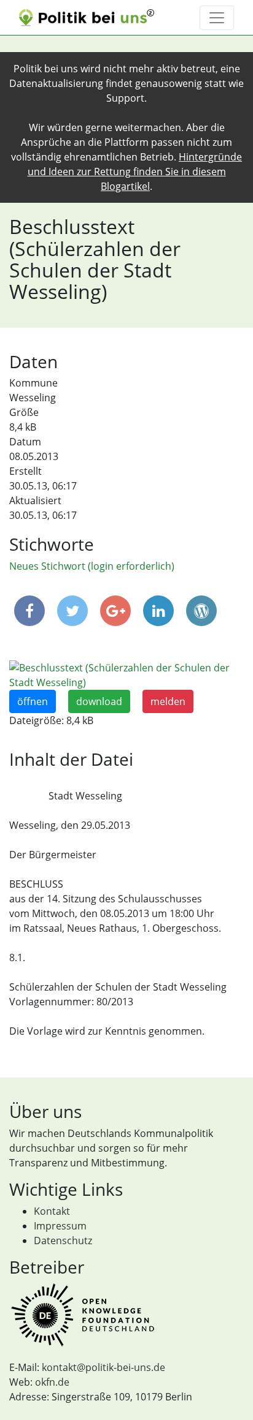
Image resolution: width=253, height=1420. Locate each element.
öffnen (32, 701)
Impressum (60, 1226)
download (99, 701)
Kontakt (52, 1211)
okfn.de (52, 1382)
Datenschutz (63, 1240)
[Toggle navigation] (217, 18)
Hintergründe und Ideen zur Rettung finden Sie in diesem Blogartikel (135, 171)
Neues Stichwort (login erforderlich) (91, 566)
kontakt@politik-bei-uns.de (103, 1367)
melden (167, 701)
